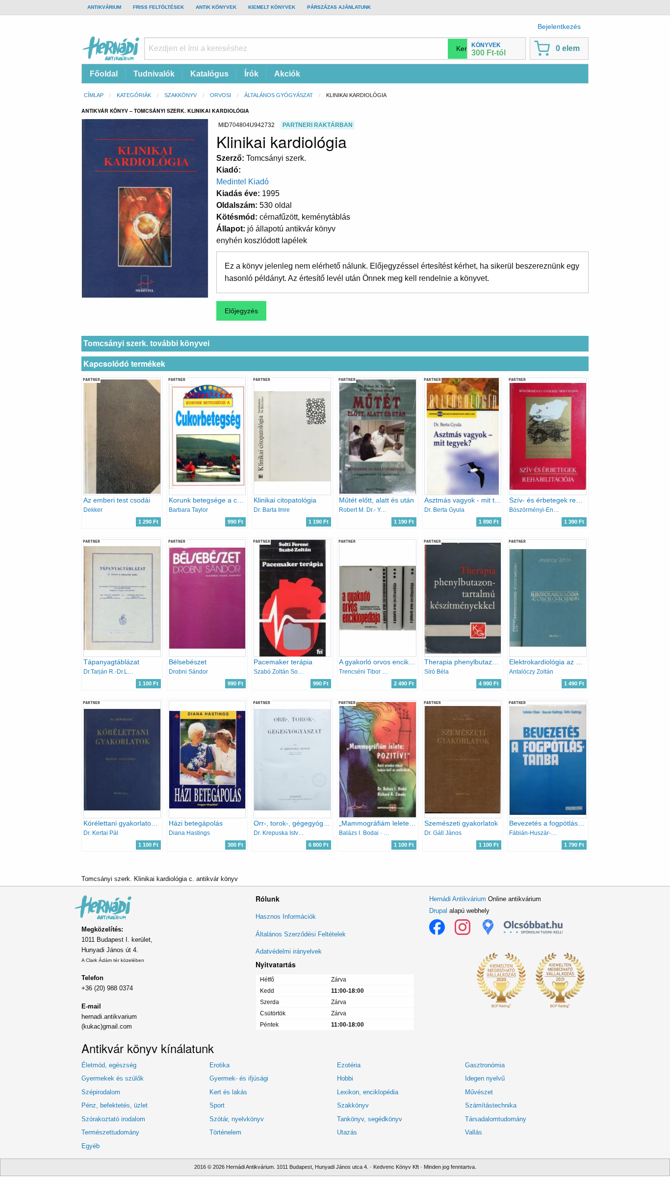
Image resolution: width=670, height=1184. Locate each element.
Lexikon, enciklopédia (367, 1092)
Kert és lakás (228, 1092)
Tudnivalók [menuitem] (154, 74)
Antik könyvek (216, 7)
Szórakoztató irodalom (113, 1119)
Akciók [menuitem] (287, 74)
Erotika (219, 1065)
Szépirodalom (100, 1092)
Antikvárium (104, 7)
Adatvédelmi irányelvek (289, 951)
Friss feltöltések (158, 7)
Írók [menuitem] (251, 74)
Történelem (225, 1132)
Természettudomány (110, 1132)
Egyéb (90, 1146)
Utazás (347, 1132)
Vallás (473, 1132)
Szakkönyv (180, 95)
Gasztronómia (485, 1065)
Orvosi (220, 95)
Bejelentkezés (559, 26)
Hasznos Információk (286, 916)
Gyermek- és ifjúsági (238, 1078)
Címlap (93, 95)
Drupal (438, 910)
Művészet (479, 1092)
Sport (217, 1105)
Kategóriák (134, 95)
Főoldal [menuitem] (104, 74)
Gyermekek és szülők (112, 1078)
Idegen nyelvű (485, 1078)
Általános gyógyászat (278, 95)
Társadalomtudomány (495, 1119)
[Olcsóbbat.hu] (533, 927)
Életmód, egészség (108, 1065)
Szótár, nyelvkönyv (236, 1119)
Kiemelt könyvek (271, 7)
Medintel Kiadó (242, 181)
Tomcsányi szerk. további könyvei (146, 343)
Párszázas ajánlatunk (339, 7)
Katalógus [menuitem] (209, 74)
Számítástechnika (490, 1105)
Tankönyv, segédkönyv (369, 1119)
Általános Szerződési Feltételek (301, 934)
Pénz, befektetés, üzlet (114, 1105)
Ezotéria (349, 1065)
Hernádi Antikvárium (457, 899)
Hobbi (345, 1078)
